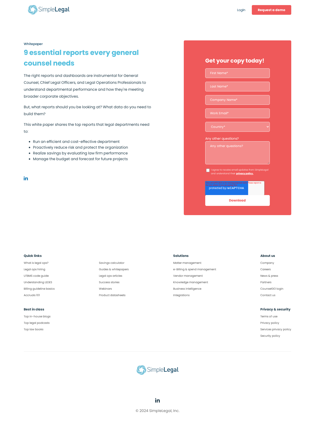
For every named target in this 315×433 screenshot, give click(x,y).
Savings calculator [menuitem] (111, 263)
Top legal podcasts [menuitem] (37, 323)
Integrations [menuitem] (181, 295)
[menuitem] (271, 10)
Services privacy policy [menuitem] (275, 329)
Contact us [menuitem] (267, 295)
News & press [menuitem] (269, 276)
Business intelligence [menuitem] (187, 289)
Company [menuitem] (267, 263)
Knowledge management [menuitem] (190, 282)
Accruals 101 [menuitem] (32, 295)
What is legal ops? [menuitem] (36, 263)
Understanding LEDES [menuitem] (38, 282)
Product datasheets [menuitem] (112, 295)
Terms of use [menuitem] (268, 316)
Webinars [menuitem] (105, 289)
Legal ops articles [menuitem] (110, 276)
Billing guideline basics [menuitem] (39, 289)
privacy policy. (244, 173)
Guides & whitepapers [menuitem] (114, 269)
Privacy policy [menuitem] (269, 323)
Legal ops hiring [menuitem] (34, 269)
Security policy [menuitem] (270, 336)
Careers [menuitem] (265, 269)
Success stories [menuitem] (109, 282)
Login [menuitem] (241, 10)
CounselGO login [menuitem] (271, 289)
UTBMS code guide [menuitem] (36, 276)
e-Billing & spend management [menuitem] (194, 269)
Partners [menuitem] (265, 282)
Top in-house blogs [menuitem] (37, 316)
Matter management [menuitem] (187, 263)
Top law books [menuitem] (33, 329)
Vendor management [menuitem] (188, 276)
